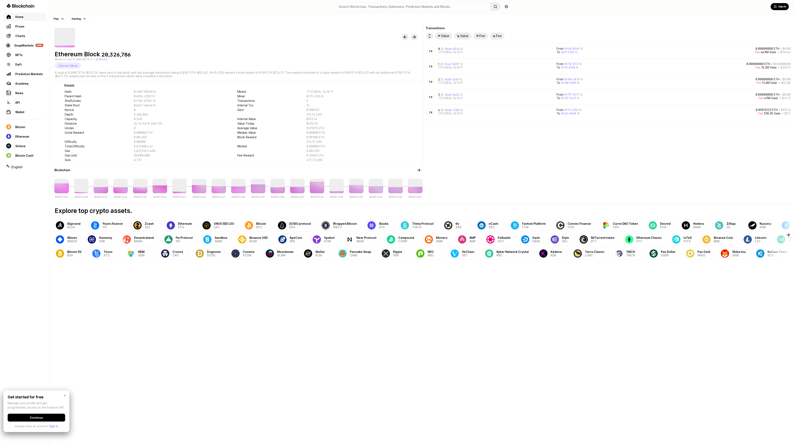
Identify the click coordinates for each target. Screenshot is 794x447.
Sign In (782, 6)
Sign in (53, 426)
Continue (36, 417)
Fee (482, 36)
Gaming (76, 18)
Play (56, 18)
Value (445, 36)
